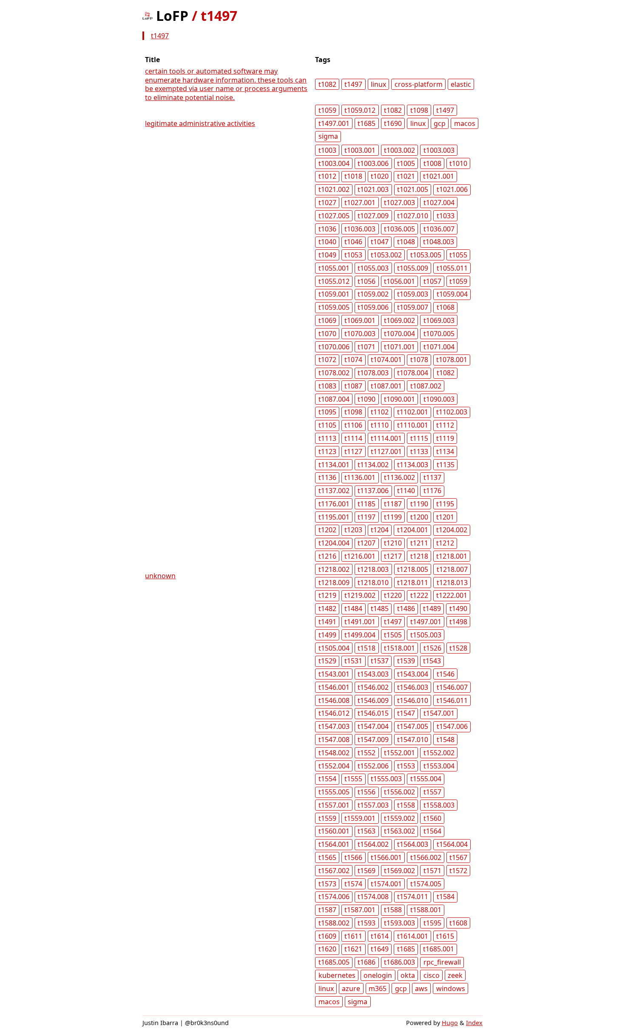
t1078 (419, 359)
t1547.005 (412, 726)
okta (408, 975)
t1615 (445, 936)
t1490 (458, 608)
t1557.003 (373, 805)
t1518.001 (399, 648)
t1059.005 (333, 307)
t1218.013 (452, 582)
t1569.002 (399, 870)
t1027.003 (399, 202)
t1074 (353, 359)
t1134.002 (373, 464)
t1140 (406, 490)
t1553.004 (439, 766)
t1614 (380, 936)
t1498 (458, 621)
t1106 (353, 425)
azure (351, 988)
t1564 (432, 831)
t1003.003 (439, 150)
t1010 (458, 163)
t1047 (380, 241)
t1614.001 (412, 936)
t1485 (380, 608)
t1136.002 (399, 477)
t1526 (432, 648)
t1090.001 (399, 399)
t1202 (327, 529)
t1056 (366, 281)
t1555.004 (425, 778)
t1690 (393, 123)
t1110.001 (412, 425)
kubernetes (336, 975)
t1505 (393, 635)
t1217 (393, 556)
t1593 (366, 923)
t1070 (327, 333)
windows (450, 988)
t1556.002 (399, 792)
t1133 (419, 451)
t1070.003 (359, 333)
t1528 (458, 648)
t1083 (327, 386)
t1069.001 (359, 320)
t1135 (446, 464)
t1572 (458, 870)
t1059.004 (452, 294)
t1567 (458, 857)
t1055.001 (333, 268)
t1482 (327, 608)
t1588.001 (425, 909)
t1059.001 (333, 294)
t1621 (353, 949)
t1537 (380, 661)
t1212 (445, 543)
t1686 (366, 962)
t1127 (353, 451)
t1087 (353, 386)
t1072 (327, 359)
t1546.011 (452, 700)
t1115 (419, 438)
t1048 (406, 241)
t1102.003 (451, 412)
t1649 (380, 949)
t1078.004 (412, 372)
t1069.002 (399, 320)
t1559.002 (399, 818)
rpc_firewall (442, 962)
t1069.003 (439, 320)
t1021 (406, 176)
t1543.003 (373, 674)
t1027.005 (333, 215)
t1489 (432, 608)
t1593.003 (399, 923)
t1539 (406, 661)
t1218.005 (412, 569)
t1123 (327, 451)
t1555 (353, 778)
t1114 (353, 438)
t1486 (406, 608)
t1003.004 (333, 163)
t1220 (393, 595)
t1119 (445, 438)
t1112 (445, 425)
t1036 (327, 229)
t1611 (353, 936)
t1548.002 (333, 752)
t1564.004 (452, 844)
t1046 (353, 241)
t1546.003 (412, 687)
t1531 (353, 661)
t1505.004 (333, 648)
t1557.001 (333, 805)
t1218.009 (333, 582)
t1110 (380, 425)
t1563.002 (399, 831)
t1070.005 (439, 333)
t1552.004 (333, 766)
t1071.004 (439, 346)
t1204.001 (412, 529)
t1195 (445, 503)
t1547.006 (452, 726)
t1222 (419, 595)
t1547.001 (439, 713)
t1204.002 (451, 529)
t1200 (419, 517)
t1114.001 (386, 438)
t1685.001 (438, 949)
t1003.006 (373, 163)
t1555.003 (386, 778)
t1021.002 (333, 189)
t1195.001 (333, 517)
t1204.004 (333, 543)
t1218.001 (451, 556)
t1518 (366, 648)
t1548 (446, 739)
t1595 (432, 923)
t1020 (380, 176)
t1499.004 (359, 635)
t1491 (327, 621)
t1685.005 (333, 962)
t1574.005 (425, 883)
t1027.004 (439, 202)
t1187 (393, 503)
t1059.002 (373, 294)
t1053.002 (386, 255)
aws (421, 988)
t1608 (458, 923)
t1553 (406, 766)
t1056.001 (399, 281)
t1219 (327, 595)
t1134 (445, 451)
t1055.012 (333, 281)
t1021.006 (452, 189)
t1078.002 (333, 372)
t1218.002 (333, 569)
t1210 (393, 543)
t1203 (353, 529)
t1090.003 (439, 399)
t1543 (432, 661)
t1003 (327, 150)
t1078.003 (373, 372)
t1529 (327, 661)
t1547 (406, 713)
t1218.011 (412, 582)
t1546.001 (333, 687)
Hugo (450, 1023)
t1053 (353, 255)
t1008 (432, 163)
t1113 (327, 438)
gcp (440, 123)
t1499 (327, 635)
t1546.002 (373, 687)
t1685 (366, 123)
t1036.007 (439, 229)
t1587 (327, 909)
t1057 (432, 281)
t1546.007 (452, 687)
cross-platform (419, 84)
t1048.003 (438, 241)
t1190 (419, 503)
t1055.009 (412, 268)
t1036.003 (359, 229)
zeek (455, 975)
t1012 (327, 176)
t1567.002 (333, 870)
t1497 (160, 35)
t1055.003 (373, 268)
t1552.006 (373, 766)
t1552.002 (439, 752)
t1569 (366, 870)
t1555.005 (333, 792)
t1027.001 (359, 202)
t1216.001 (359, 556)
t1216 (327, 556)
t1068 (446, 307)
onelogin (378, 975)
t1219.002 (359, 595)
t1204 (380, 529)
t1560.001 (333, 831)
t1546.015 (373, 713)
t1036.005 (399, 229)
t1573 (327, 883)
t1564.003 (412, 844)
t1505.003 (425, 635)
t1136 (327, 477)
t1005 (406, 163)
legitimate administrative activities (200, 123)
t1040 (327, 241)
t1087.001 (386, 386)
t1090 (366, 399)
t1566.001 (386, 857)
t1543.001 (333, 674)
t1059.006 (373, 307)
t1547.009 (373, 739)
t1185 (366, 503)
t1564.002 (373, 844)
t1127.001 (386, 451)
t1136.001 (359, 477)
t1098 (419, 110)
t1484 (353, 608)
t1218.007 (452, 569)
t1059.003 (412, 294)
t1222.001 (451, 595)
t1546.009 (373, 700)
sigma (328, 136)
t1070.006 (333, 346)
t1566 (353, 857)
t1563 (366, 831)
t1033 (446, 215)
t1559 (327, 818)
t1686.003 (399, 962)
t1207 (366, 543)
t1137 (432, 477)
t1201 (445, 517)
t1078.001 (451, 359)
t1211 (419, 543)
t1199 (393, 517)
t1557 (432, 792)
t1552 (366, 752)
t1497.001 (333, 123)
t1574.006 (333, 896)
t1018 (353, 176)
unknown (160, 575)
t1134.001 (333, 464)
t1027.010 (412, 215)
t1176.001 (333, 503)
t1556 (366, 792)
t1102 (380, 412)
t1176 (432, 490)
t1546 (446, 674)
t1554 (327, 778)
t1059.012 (359, 110)
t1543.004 (412, 674)
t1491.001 (359, 621)
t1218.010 (373, 582)
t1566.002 (425, 857)
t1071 (366, 346)
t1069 (327, 320)
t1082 (327, 84)
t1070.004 (399, 333)
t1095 (327, 412)
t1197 (366, 517)
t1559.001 (359, 818)
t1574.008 (373, 896)
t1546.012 (333, 713)
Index (474, 1023)
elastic (461, 84)
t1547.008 (333, 739)
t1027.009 (373, 215)
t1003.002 (399, 150)
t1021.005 (412, 189)
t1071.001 (399, 346)
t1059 (327, 110)
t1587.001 (359, 909)
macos (464, 123)
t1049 (327, 255)
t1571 (432, 870)
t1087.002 (425, 386)
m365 (377, 988)
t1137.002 (333, 490)
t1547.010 (412, 739)
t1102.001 (412, 412)
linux (378, 84)
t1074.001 (386, 359)
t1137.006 (373, 490)
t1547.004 (373, 726)
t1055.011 (452, 268)
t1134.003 (412, 464)
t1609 (327, 936)
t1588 (393, 909)
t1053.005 (425, 255)
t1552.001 (399, 752)
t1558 (406, 805)
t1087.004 (333, 399)
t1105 (327, 425)
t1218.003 (373, 569)
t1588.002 (333, 923)
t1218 (419, 556)
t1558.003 (439, 805)
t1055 (458, 255)
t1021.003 (373, 189)
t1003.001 (359, 150)
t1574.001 (386, 883)
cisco (431, 975)
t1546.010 (412, 700)
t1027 (327, 202)
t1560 (432, 818)
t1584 (446, 896)
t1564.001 (333, 844)
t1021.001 (438, 176)
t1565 (327, 857)
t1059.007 (412, 307)
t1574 (353, 883)
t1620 (327, 949)
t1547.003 (333, 726)
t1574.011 (412, 896)
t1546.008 (333, 700)
